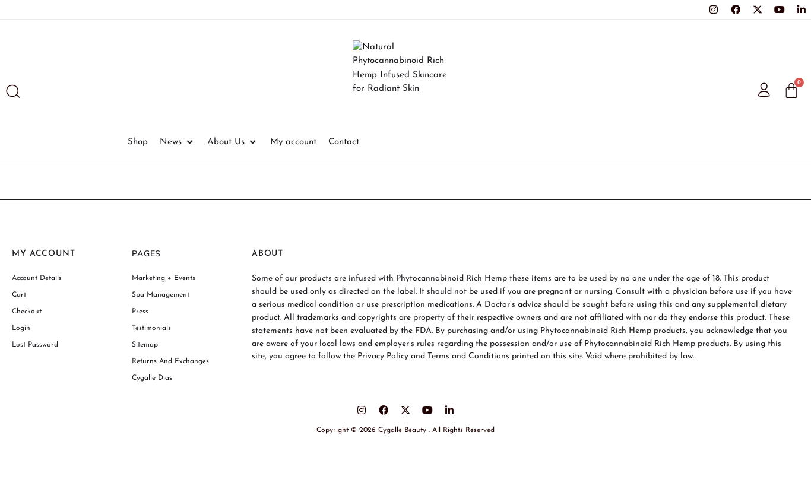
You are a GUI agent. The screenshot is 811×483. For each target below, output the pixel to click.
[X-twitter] (757, 9)
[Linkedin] (801, 9)
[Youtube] (779, 9)
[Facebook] (735, 9)
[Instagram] (713, 9)
